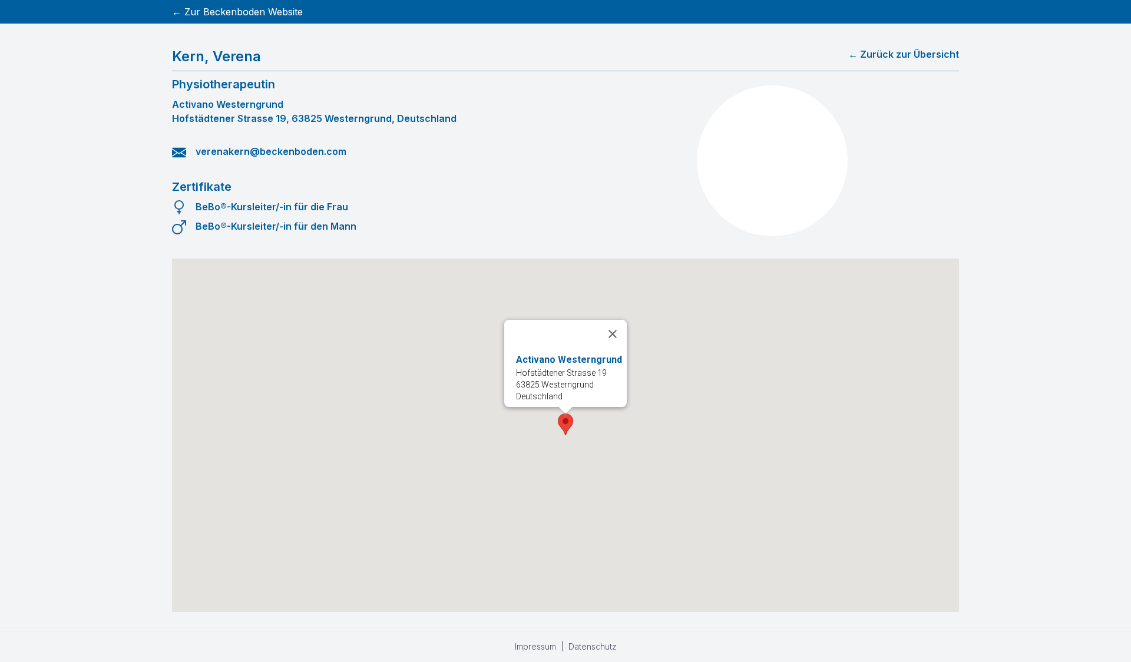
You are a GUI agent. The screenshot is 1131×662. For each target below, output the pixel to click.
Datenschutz (592, 646)
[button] (565, 424)
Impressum (535, 646)
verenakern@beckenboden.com (271, 151)
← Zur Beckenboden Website (237, 12)
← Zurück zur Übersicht (903, 54)
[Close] (612, 334)
